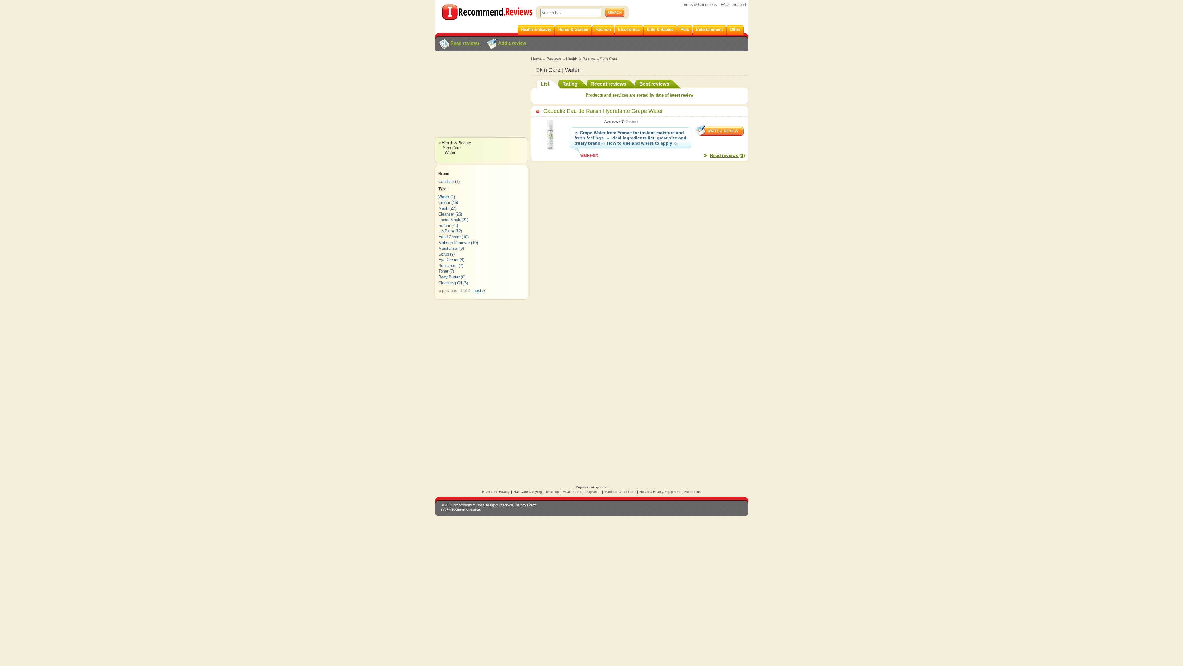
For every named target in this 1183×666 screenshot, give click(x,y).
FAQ (725, 4)
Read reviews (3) (727, 155)
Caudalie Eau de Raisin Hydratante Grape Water (603, 111)
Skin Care (608, 59)
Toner (443, 271)
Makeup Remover (454, 242)
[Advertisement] (481, 100)
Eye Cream (448, 259)
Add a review (512, 43)
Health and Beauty (496, 492)
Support (739, 4)
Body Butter (449, 277)
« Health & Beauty (454, 143)
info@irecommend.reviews (461, 509)
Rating (570, 84)
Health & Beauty (580, 59)
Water (450, 152)
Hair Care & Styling (528, 492)
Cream (444, 202)
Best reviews (654, 84)
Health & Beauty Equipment (660, 492)
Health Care (572, 492)
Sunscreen (447, 265)
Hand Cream (449, 237)
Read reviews (464, 43)
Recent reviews (608, 84)
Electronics (692, 492)
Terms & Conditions (699, 4)
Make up (552, 492)
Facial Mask (449, 219)
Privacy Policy (525, 505)
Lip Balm (446, 231)
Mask (443, 208)
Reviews (553, 59)
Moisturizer (448, 248)
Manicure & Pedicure (620, 492)
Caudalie (446, 181)
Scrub (443, 254)
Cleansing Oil (450, 283)
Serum (444, 225)
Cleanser (446, 214)
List (545, 84)
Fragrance (592, 492)
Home (536, 59)
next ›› (479, 290)
